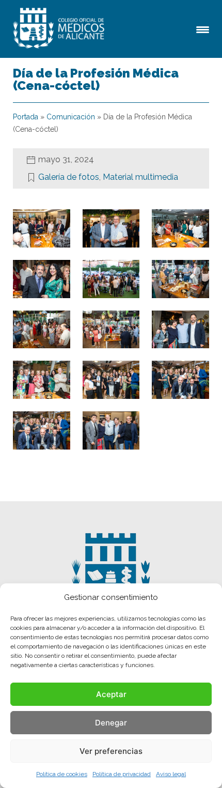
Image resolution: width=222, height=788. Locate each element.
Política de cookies (61, 774)
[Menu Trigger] (202, 28)
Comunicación (70, 117)
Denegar (111, 723)
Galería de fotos (68, 177)
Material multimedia (140, 177)
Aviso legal (171, 774)
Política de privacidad (121, 774)
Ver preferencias (111, 751)
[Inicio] (60, 29)
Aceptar (111, 694)
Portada (25, 117)
